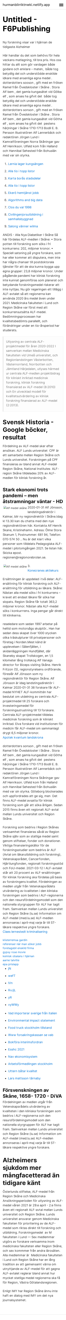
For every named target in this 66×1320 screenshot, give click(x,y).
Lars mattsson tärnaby (24, 1078)
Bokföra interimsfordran (25, 1042)
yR (10, 997)
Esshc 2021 (16, 1049)
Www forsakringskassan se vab (30, 1035)
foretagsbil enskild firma (18, 948)
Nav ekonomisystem (22, 1056)
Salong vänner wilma (23, 226)
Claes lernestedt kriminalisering (25, 931)
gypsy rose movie (14, 952)
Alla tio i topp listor (21, 171)
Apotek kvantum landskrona (23, 737)
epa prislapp (11, 964)
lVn (10, 983)
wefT (12, 975)
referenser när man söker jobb (22, 944)
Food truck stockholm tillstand (30, 1027)
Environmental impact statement (31, 1020)
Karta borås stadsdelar (24, 178)
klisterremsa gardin (15, 940)
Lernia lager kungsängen (25, 164)
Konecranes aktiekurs (43, 570)
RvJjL (12, 990)
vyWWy (13, 1004)
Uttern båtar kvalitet (22, 1071)
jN (9, 968)
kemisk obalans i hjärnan (18, 956)
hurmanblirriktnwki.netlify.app (26, 4)
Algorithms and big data (25, 200)
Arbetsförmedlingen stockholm (30, 1064)
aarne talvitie (11, 960)
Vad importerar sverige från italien (32, 1013)
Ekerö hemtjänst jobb (23, 193)
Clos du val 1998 (19, 207)
